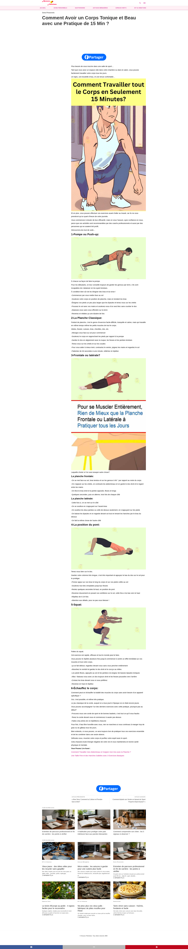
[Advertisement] (94, 40)
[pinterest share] (156, 947)
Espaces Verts (121, 8)
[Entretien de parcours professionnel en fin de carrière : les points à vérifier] (58, 819)
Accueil (43, 8)
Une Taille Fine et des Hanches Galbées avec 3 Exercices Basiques (97, 756)
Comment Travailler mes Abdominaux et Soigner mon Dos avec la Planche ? (101, 752)
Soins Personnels (60, 8)
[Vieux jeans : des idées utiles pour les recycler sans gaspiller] (58, 851)
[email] (94, 947)
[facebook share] (31, 947)
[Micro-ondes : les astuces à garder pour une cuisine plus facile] (94, 851)
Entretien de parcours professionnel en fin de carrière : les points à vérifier (128, 868)
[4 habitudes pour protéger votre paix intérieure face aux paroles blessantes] (94, 819)
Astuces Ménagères (100, 8)
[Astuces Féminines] (49, 2)
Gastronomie (80, 8)
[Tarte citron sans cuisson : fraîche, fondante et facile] (129, 890)
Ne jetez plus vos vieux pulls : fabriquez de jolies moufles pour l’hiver (91, 908)
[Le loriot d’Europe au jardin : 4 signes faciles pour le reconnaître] (58, 890)
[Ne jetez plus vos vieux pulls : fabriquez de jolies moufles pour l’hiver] (94, 890)
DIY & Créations (140, 8)
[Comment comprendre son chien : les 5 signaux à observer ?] (129, 819)
